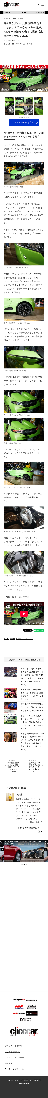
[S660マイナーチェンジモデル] (24, 173)
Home (24, 12)
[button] (46, 12)
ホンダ (6, 639)
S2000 (12, 639)
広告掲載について (12, 1051)
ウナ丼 (29, 44)
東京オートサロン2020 (24, 639)
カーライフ (40, 12)
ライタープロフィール (14, 1069)
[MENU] (42, 4)
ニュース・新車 (17, 18)
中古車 (8, 12)
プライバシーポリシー (14, 1057)
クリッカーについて (13, 1045)
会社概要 (9, 1063)
